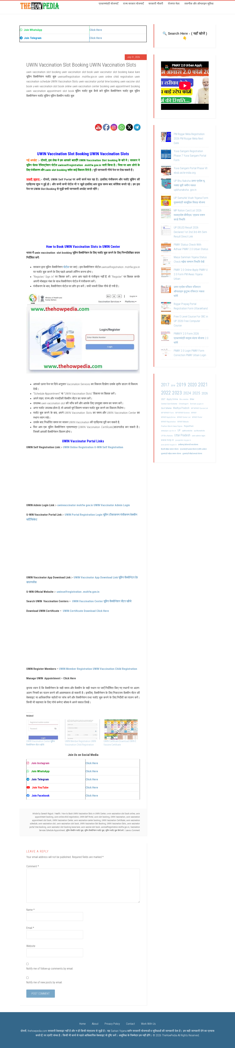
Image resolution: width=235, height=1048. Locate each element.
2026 (205, 393)
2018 (173, 385)
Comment (32, 866)
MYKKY (193, 413)
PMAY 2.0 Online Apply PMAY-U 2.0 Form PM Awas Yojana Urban (191, 274)
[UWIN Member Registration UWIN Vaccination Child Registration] (82, 729)
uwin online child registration (66, 817)
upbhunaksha (187, 430)
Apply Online (172, 399)
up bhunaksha (199, 430)
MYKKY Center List (183, 417)
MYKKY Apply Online (168, 417)
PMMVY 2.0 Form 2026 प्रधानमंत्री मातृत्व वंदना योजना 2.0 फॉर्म (191, 338)
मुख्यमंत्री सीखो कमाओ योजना (192, 454)
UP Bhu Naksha (167, 436)
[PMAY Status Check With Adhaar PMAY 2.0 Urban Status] (166, 248)
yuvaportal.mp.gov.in (183, 440)
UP (179, 430)
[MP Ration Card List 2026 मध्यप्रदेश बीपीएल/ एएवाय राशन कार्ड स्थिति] (166, 214)
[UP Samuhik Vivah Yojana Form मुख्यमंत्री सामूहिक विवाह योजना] (166, 201)
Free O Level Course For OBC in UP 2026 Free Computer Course (191, 321)
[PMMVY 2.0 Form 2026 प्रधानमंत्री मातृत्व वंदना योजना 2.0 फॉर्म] (166, 337)
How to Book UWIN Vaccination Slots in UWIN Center (84, 813)
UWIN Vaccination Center (62, 820)
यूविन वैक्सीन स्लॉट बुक (74, 830)
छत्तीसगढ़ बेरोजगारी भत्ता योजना (188, 445)
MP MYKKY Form (167, 413)
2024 (187, 393)
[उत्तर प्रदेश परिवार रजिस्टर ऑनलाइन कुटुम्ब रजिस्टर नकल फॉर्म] (166, 290)
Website (30, 946)
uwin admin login (198, 435)
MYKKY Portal (197, 417)
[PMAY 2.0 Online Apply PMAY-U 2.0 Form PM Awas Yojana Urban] (166, 273)
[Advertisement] (83, 127)
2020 (192, 385)
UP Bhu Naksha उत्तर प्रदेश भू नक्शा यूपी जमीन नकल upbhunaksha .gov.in (189, 185)
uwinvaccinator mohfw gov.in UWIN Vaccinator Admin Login (93, 505)
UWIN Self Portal (86, 817)
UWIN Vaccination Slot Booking (93, 823)
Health (57, 813)
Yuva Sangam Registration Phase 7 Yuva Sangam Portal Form (190, 156)
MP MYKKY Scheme (182, 413)
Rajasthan (189, 426)
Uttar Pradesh (182, 435)
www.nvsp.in (167, 439)
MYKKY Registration (168, 422)
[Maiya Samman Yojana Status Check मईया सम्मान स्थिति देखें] (166, 260)
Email (30, 928)
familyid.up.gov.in (197, 404)
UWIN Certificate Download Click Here (86, 611)
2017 (165, 384)
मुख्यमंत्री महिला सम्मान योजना (171, 453)
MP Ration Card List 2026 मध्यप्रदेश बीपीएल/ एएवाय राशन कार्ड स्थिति (189, 215)
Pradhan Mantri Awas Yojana (171, 426)
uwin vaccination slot (47, 823)
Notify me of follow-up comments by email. (49, 968)
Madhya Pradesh (181, 408)
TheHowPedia (169, 1035)
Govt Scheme (166, 408)
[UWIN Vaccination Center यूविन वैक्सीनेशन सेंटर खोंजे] (43, 729)
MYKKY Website (183, 422)
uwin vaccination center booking (87, 820)
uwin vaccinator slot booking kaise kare (63, 827)
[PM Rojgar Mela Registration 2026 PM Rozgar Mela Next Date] (166, 137)
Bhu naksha (183, 399)
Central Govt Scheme (169, 404)
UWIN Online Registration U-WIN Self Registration (93, 447)
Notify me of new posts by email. (44, 982)
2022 (166, 393)
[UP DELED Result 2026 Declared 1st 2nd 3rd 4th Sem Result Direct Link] (166, 231)
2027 (163, 399)
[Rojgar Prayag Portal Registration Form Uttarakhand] (166, 307)
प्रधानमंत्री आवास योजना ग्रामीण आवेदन (193, 449)
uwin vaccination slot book (68, 823)
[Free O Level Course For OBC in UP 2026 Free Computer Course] (166, 320)
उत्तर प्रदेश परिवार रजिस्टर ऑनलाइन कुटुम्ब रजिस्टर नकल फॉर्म (189, 291)
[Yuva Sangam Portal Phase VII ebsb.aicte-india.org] (166, 171)
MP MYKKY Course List (199, 408)
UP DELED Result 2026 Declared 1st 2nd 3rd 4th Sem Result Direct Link (190, 232)
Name (30, 909)
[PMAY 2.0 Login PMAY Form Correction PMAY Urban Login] (166, 354)
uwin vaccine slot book (90, 827)
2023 (177, 393)
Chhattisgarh (184, 404)
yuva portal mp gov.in (169, 445)
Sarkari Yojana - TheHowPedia (40, 6)
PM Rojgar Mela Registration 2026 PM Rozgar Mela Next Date (189, 138)
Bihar (192, 399)
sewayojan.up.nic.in (168, 431)
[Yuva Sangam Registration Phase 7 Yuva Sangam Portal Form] (166, 154)
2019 (181, 385)
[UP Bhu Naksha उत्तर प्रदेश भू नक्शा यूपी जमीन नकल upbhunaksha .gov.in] (166, 184)
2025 (196, 393)
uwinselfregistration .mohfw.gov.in (78, 591)
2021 (203, 385)
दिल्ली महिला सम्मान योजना (169, 449)
